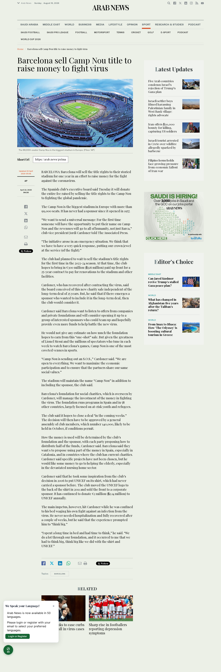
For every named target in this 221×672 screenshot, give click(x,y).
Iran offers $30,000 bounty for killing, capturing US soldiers (162, 127)
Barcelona (59, 574)
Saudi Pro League (57, 32)
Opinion (132, 24)
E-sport (166, 32)
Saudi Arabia (29, 24)
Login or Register (17, 636)
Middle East (51, 24)
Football (81, 32)
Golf (151, 32)
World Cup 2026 (31, 39)
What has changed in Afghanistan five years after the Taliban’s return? (163, 305)
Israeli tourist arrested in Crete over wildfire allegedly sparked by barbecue (163, 146)
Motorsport (102, 32)
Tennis (120, 32)
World (69, 24)
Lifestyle (115, 24)
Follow (27, 251)
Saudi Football (30, 32)
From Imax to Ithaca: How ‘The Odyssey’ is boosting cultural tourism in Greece (162, 329)
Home (20, 48)
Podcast (182, 32)
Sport (146, 24)
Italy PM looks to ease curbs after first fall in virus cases (62, 626)
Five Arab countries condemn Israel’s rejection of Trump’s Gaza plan (162, 86)
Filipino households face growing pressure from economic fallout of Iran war (163, 165)
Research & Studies (169, 24)
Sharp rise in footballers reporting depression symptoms (108, 628)
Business (85, 24)
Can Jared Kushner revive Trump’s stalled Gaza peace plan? (163, 282)
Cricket (136, 32)
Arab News (26, 3)
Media (100, 24)
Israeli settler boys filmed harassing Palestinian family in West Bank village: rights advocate (161, 108)
